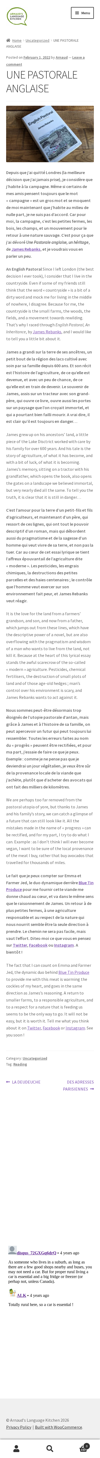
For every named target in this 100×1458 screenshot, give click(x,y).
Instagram (64, 945)
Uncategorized (37, 40)
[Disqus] (50, 1171)
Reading (20, 1064)
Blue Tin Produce (73, 972)
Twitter (20, 945)
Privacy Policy (18, 1427)
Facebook (38, 945)
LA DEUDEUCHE (26, 1082)
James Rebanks (25, 249)
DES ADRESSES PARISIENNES (78, 1085)
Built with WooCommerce (58, 1427)
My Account (16, 1449)
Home (17, 40)
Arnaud (62, 57)
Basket (77, 1444)
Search (50, 1449)
